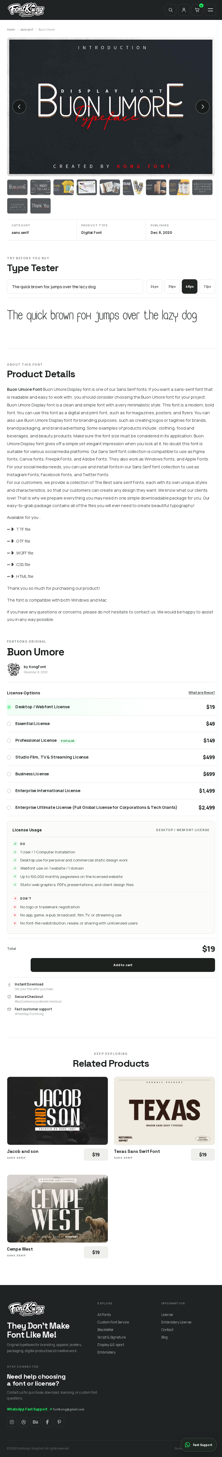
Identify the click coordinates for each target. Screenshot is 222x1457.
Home (11, 29)
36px (172, 286)
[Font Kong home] (26, 9)
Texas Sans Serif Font (137, 1151)
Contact (167, 1329)
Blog (164, 1337)
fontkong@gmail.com (68, 1409)
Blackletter (105, 1329)
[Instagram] (12, 1422)
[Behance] (35, 1422)
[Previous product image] (19, 107)
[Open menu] (210, 10)
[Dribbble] (24, 1422)
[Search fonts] (170, 10)
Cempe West (20, 1249)
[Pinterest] (59, 1422)
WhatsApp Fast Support (29, 1409)
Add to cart (122, 965)
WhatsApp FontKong (29, 1014)
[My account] (184, 10)
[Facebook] (47, 1422)
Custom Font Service (113, 1322)
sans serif (27, 29)
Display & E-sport (110, 1344)
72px (207, 286)
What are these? (201, 692)
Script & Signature (111, 1337)
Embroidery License (176, 1322)
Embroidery (106, 1352)
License (167, 1314)
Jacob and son (22, 1151)
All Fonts (103, 1314)
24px (154, 286)
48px (190, 286)
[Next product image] (203, 107)
